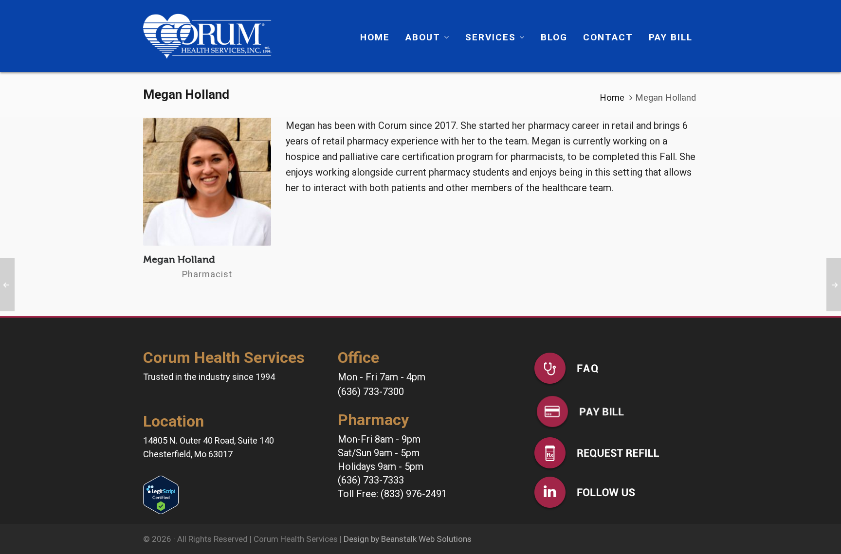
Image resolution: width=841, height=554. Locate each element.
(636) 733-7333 (371, 480)
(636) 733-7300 (371, 391)
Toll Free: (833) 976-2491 (392, 494)
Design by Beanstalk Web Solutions (408, 539)
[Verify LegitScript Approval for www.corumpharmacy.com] (161, 483)
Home (612, 97)
